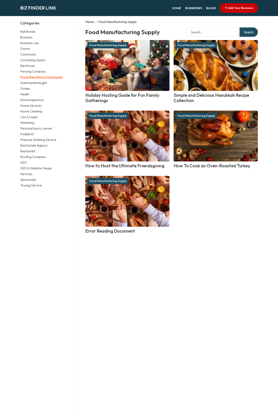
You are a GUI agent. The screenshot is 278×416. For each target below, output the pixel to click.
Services (26, 174)
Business (26, 37)
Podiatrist (27, 134)
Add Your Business (240, 8)
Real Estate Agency (34, 145)
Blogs (211, 8)
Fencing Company (33, 71)
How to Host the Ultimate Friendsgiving (124, 166)
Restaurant (27, 151)
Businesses (193, 8)
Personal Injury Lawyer (36, 128)
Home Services (31, 105)
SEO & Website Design (36, 168)
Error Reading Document (110, 231)
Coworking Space (32, 60)
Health (24, 94)
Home (176, 8)
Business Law (29, 43)
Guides (25, 88)
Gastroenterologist (33, 83)
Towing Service (31, 185)
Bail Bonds (27, 31)
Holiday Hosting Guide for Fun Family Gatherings (122, 97)
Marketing (27, 122)
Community (28, 54)
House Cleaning (31, 111)
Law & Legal (28, 117)
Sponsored (28, 179)
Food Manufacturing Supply (41, 77)
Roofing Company (33, 157)
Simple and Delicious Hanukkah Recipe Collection (211, 97)
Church (25, 48)
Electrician (27, 65)
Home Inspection (32, 100)
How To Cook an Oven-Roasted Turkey (212, 166)
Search (249, 32)
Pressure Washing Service (38, 139)
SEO (23, 162)
